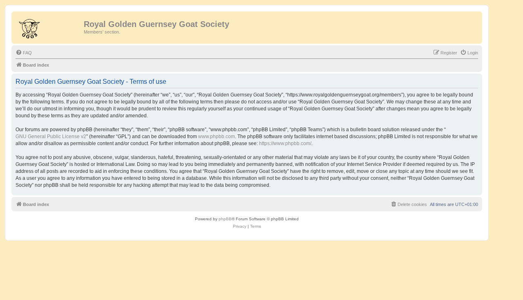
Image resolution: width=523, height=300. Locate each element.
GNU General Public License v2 (51, 136)
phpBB (225, 219)
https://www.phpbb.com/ (285, 143)
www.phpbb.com (216, 136)
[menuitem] (24, 53)
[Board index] (48, 26)
